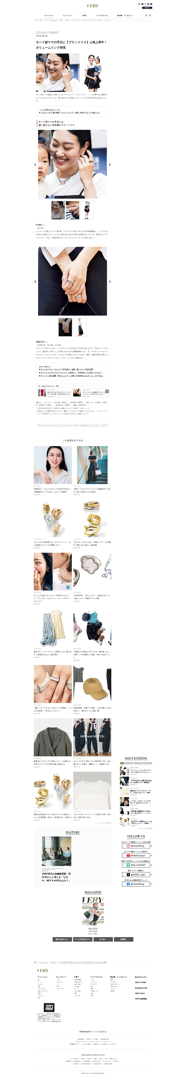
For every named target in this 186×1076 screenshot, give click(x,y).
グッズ (76, 988)
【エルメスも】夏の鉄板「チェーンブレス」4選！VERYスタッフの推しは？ (70, 112)
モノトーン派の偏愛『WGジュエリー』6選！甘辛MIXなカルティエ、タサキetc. (72, 376)
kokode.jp (76, 1063)
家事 (92, 988)
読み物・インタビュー (125, 15)
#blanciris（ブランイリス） (90, 425)
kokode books (97, 1063)
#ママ (77, 425)
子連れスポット (78, 982)
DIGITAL (89, 1039)
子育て (84, 15)
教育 (75, 993)
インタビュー (114, 982)
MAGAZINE (81, 1039)
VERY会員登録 (141, 999)
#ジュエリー (69, 425)
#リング (104, 425)
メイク (58, 979)
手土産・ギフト (95, 991)
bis (106, 1058)
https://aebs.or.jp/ (56, 1021)
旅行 (92, 986)
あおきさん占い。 (142, 977)
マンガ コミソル (107, 1061)
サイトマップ (107, 1041)
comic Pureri (96, 1061)
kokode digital (108, 1063)
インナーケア (60, 988)
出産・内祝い (78, 984)
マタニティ (107, 20)
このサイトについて (80, 1041)
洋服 (67, 20)
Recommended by (102, 822)
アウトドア (94, 984)
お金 (92, 993)
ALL (36, 20)
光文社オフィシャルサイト (109, 1044)
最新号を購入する (62, 939)
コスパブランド (75, 20)
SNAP (100, 20)
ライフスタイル (102, 15)
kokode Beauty (86, 1063)
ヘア (58, 984)
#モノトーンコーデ (57, 425)
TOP (35, 962)
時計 (61, 20)
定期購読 (123, 939)
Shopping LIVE (141, 988)
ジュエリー (54, 20)
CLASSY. (75, 1058)
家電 (92, 995)
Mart (95, 1058)
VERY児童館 (77, 979)
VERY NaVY (140, 993)
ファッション (48, 15)
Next (110, 164)
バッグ (46, 20)
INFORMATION (105, 1039)
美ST (100, 1058)
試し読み (103, 939)
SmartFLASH (77, 1061)
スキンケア (59, 982)
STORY (89, 1058)
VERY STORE (140, 982)
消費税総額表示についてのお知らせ (93, 1032)
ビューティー (68, 15)
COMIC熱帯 (87, 1061)
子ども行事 (77, 991)
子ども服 (76, 986)
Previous (35, 164)
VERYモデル (114, 986)
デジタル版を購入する (82, 939)
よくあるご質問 (86, 1044)
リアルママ (77, 995)
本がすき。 (117, 1061)
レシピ (92, 979)
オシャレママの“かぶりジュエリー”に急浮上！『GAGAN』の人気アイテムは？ (71, 372)
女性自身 (68, 1061)
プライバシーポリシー (95, 1041)
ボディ (58, 986)
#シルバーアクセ (43, 425)
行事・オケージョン (89, 20)
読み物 (112, 991)
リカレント (113, 988)
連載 (112, 979)
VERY (82, 1058)
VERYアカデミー (115, 984)
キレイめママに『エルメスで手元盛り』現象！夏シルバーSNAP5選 (67, 369)
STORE (96, 1039)
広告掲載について (74, 1044)
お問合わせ (96, 1044)
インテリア (94, 982)
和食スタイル (113, 1058)
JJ (70, 1058)
